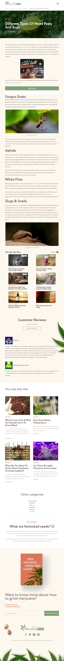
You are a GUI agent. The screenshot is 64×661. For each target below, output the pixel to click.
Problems (25, 8)
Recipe (32, 511)
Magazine (32, 507)
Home (6, 8)
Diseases (32, 503)
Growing (19, 8)
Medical (32, 509)
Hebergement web (21, 365)
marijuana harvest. (25, 47)
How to (31, 505)
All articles (12, 8)
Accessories (32, 501)
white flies (36, 184)
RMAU (16, 340)
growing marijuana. (16, 83)
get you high (49, 54)
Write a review (32, 328)
